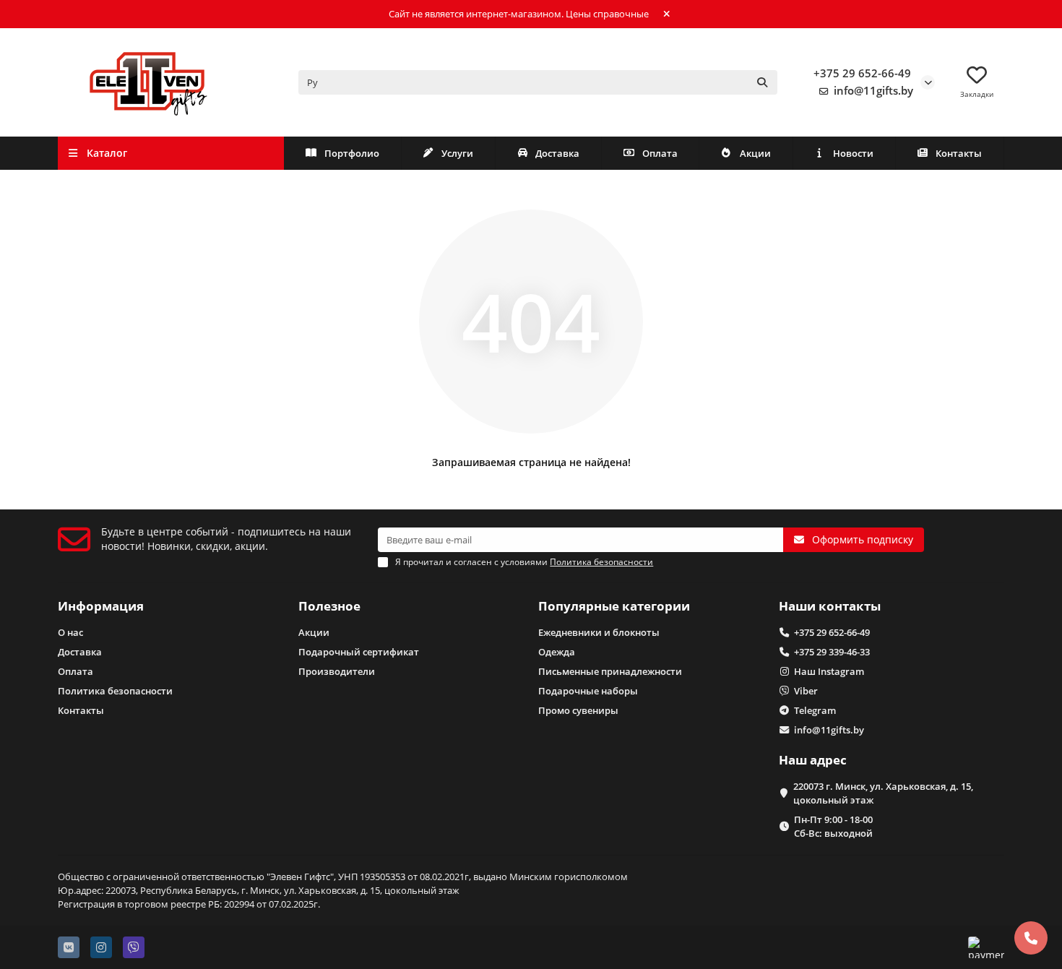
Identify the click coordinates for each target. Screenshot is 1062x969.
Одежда (556, 651)
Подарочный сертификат (358, 651)
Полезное (329, 606)
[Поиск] (762, 82)
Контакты (959, 153)
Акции (755, 153)
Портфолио (351, 153)
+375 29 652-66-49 (862, 73)
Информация (101, 606)
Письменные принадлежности (610, 671)
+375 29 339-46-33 (832, 651)
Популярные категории (614, 606)
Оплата (660, 153)
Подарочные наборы (588, 690)
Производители (336, 671)
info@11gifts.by (873, 90)
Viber (806, 690)
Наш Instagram (829, 671)
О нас (70, 632)
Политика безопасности (115, 690)
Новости (853, 153)
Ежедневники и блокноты (599, 632)
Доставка (557, 153)
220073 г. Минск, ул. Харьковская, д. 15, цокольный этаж (883, 793)
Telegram (815, 710)
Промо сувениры (578, 710)
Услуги (457, 153)
